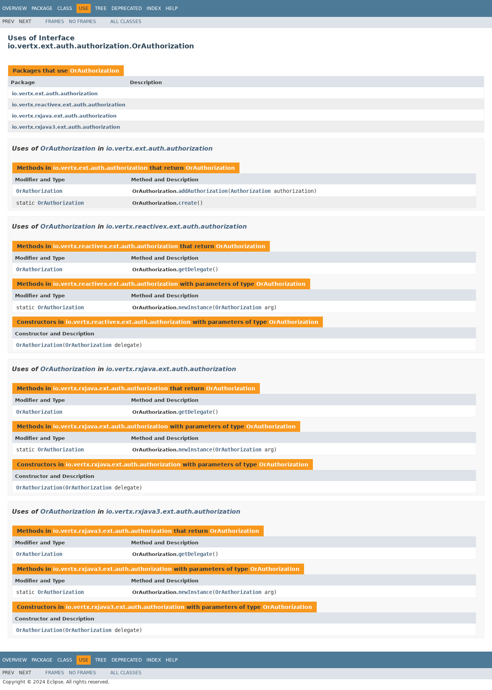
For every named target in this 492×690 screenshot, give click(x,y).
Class (64, 8)
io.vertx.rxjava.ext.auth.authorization (64, 116)
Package (42, 8)
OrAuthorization (94, 71)
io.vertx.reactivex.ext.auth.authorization (68, 105)
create (187, 203)
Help (172, 8)
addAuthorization (203, 191)
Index (153, 8)
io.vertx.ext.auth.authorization (55, 93)
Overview (14, 8)
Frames (54, 21)
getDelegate (195, 269)
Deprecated (126, 8)
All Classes (125, 21)
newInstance (195, 307)
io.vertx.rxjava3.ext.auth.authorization (66, 127)
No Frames (82, 21)
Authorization (251, 191)
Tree (101, 8)
